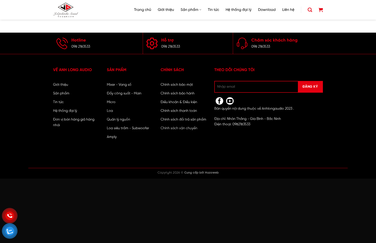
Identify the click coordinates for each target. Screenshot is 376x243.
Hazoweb (212, 172)
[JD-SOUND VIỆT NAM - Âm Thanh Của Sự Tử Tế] (65, 9)
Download (267, 10)
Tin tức (213, 10)
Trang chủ (142, 10)
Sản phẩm (189, 10)
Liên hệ (288, 10)
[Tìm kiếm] (310, 10)
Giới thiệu (166, 10)
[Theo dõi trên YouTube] (230, 101)
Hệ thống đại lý (239, 10)
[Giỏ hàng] (321, 10)
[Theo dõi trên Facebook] (219, 101)
